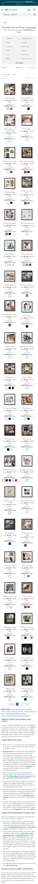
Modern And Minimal (28, 346)
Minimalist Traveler (10, 161)
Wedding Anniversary (11, 314)
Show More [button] (19, 63)
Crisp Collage (28, 566)
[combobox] (19, 14)
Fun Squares (10, 658)
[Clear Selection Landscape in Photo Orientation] (8, 74)
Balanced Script (10, 285)
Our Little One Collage (10, 501)
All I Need (28, 316)
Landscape (5, 74)
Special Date (11, 346)
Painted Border (10, 192)
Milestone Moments (11, 470)
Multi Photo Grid (28, 98)
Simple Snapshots (11, 223)
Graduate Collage (11, 627)
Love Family (28, 408)
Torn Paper (28, 129)
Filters (3, 67)
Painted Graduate (28, 627)
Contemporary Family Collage (10, 130)
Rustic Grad (10, 689)
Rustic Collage (10, 566)
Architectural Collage (28, 161)
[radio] (8, 108)
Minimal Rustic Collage (28, 534)
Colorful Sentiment (28, 223)
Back (5, 22)
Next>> (27, 704)
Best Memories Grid (28, 500)
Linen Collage (11, 98)
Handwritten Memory (28, 285)
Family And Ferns (11, 596)
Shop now (19, 4)
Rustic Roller (28, 596)
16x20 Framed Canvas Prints (14, 711)
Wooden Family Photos (28, 192)
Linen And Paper (28, 254)
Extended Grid (10, 533)
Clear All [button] (14, 74)
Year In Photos (28, 377)
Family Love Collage (11, 408)
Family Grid (10, 439)
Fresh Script (10, 254)
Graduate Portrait (28, 658)
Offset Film (10, 377)
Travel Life (28, 439)
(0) (9, 78)
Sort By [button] (31, 67)
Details (13, 106)
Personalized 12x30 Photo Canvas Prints (18, 716)
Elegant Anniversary (28, 470)
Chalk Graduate (28, 689)
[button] (2, 10)
